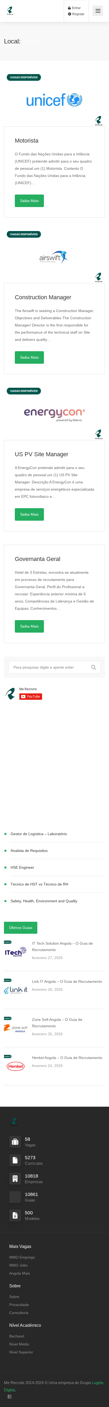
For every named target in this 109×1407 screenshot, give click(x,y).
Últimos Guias (20, 927)
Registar (77, 14)
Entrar (76, 8)
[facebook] (9, 1397)
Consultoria (18, 1313)
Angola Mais (19, 1273)
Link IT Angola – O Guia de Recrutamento (67, 981)
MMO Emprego (22, 1257)
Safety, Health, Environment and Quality (44, 901)
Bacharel (16, 1336)
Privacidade (19, 1305)
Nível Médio (19, 1344)
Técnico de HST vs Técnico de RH (39, 884)
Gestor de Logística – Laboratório (39, 834)
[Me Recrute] (10, 8)
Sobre (14, 1297)
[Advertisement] (54, 767)
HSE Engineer (22, 867)
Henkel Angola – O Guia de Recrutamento (67, 1058)
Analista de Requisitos (29, 850)
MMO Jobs (18, 1265)
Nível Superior (21, 1352)
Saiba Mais (29, 201)
